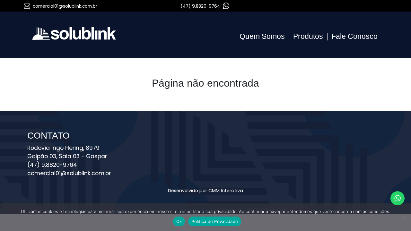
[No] (403, 217)
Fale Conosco (354, 36)
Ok (179, 221)
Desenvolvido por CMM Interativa (205, 190)
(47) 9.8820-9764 (201, 6)
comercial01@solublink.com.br (65, 6)
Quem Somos (262, 36)
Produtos (308, 36)
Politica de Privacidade (214, 221)
